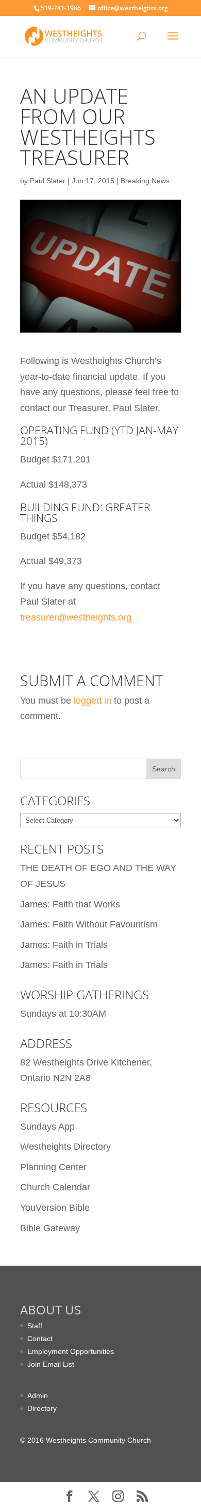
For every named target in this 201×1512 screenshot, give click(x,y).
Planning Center (53, 1167)
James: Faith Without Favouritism (89, 924)
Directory (42, 1408)
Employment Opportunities (70, 1351)
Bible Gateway (50, 1228)
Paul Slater (47, 181)
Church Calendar (55, 1187)
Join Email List (50, 1364)
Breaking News (145, 181)
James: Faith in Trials (64, 945)
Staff (34, 1326)
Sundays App (47, 1126)
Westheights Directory (65, 1146)
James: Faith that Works (70, 904)
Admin (37, 1395)
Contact (40, 1338)
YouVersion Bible (55, 1208)
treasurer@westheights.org (75, 617)
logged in (92, 700)
